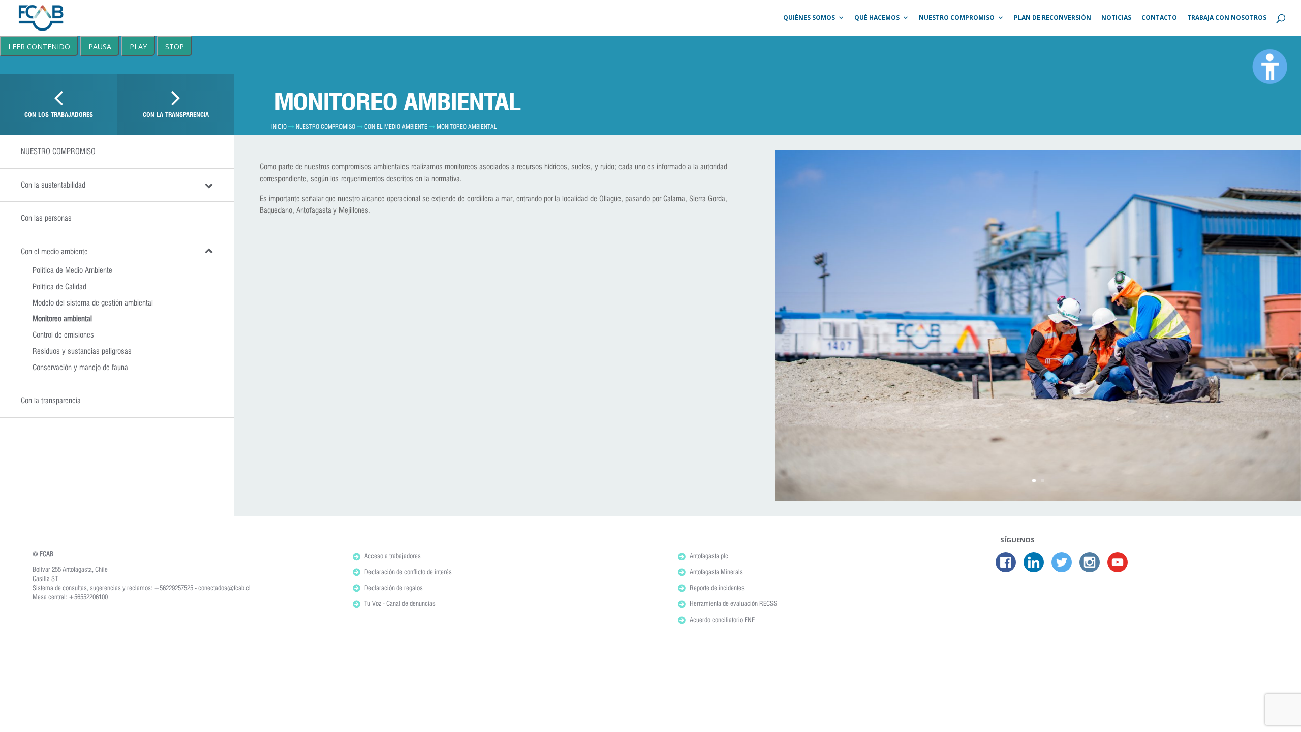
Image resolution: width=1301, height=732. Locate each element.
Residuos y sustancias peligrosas (82, 351)
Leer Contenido (39, 46)
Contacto (1159, 17)
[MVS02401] (1038, 498)
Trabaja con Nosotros (1226, 17)
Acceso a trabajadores (392, 556)
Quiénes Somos (809, 17)
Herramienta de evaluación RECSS (733, 603)
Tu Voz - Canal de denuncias (400, 603)
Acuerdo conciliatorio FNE (722, 620)
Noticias (1116, 17)
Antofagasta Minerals (716, 572)
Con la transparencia (51, 400)
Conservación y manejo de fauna (80, 367)
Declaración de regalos (393, 588)
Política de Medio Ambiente (72, 270)
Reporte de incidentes (717, 588)
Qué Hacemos (877, 17)
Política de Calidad (59, 286)
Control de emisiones (63, 335)
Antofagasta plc (709, 556)
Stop (174, 46)
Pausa (99, 46)
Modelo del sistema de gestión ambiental (93, 303)
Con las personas (46, 218)
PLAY (138, 46)
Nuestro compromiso (325, 126)
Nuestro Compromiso (957, 17)
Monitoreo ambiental (62, 318)
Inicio (279, 126)
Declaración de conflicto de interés (408, 572)
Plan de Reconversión (1052, 17)
